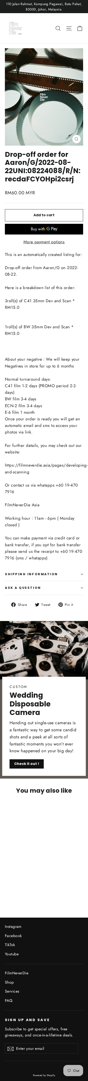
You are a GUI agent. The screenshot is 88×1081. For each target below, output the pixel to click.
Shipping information (31, 574)
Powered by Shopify (44, 1075)
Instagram (13, 926)
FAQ (8, 1000)
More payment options (44, 242)
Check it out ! (26, 763)
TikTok (10, 945)
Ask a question (23, 588)
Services (12, 991)
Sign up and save (27, 1019)
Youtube (12, 954)
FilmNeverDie (16, 973)
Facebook (13, 936)
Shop (9, 982)
